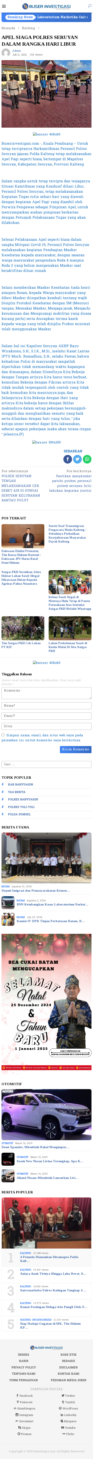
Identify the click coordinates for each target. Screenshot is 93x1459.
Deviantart (26, 1421)
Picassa (26, 1434)
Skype (26, 1427)
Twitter (70, 1395)
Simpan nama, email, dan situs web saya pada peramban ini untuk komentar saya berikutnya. (42, 737)
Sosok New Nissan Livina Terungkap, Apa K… (50, 1161)
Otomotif (7, 1143)
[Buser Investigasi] (46, 6)
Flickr (70, 1434)
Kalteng (25, 1253)
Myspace (70, 1421)
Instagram (26, 1415)
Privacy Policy (23, 1367)
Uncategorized (41, 1320)
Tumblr (70, 1402)
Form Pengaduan (24, 1380)
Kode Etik (69, 1354)
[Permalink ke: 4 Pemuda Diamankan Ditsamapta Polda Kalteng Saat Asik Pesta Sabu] (46, 1223)
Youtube (70, 1427)
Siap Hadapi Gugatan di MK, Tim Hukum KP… (50, 1325)
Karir (23, 1361)
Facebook (26, 1395)
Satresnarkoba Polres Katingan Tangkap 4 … (53, 1290)
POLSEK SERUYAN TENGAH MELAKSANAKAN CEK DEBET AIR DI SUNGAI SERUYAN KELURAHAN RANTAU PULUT (21, 486)
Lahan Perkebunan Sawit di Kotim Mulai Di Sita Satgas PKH (68, 647)
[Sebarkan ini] (67, 459)
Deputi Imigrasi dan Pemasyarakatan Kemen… (36, 890)
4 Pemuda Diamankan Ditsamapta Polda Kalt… (49, 1259)
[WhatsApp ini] (87, 459)
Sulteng (25, 1320)
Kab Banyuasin (20, 784)
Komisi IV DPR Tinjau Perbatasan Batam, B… (51, 921)
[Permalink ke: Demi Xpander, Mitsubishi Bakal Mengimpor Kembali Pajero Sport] (46, 1114)
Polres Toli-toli (21, 807)
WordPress (70, 1408)
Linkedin (70, 1415)
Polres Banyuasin (23, 799)
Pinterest (26, 1402)
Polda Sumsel (19, 814)
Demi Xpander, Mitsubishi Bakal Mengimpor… (35, 1147)
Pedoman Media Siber (68, 1380)
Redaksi (68, 1361)
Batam (6, 886)
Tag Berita (17, 792)
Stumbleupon (26, 1408)
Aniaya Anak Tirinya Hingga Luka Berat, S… (53, 1273)
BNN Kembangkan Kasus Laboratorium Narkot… (52, 904)
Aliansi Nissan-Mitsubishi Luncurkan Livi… (47, 1178)
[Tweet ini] (77, 459)
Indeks (23, 1354)
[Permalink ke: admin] (6, 53)
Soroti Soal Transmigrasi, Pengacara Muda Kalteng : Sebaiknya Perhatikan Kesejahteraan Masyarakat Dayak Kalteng (67, 533)
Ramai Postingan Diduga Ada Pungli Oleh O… (53, 1307)
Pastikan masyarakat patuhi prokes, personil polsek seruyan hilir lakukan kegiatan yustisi (70, 481)
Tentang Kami (23, 1373)
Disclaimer (68, 1367)
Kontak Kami (68, 1373)
